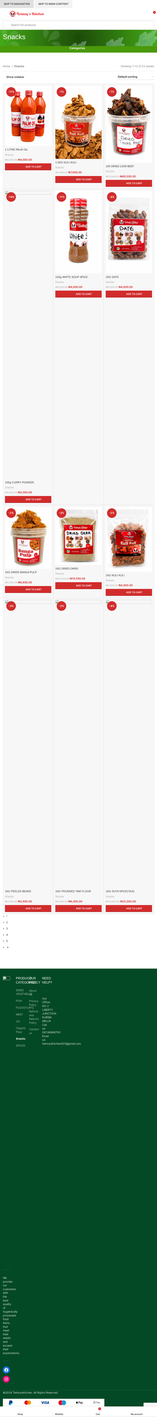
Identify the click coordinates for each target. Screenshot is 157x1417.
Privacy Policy (33, 1002)
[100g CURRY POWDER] (28, 335)
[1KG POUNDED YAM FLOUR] (78, 744)
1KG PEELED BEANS (18, 891)
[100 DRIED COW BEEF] (129, 124)
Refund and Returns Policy (34, 1017)
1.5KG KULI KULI (65, 162)
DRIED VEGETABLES (19, 992)
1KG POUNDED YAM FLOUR (73, 891)
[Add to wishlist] (48, 89)
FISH (19, 1000)
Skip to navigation (17, 3)
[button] (28, 166)
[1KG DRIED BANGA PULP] (28, 538)
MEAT (19, 1014)
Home (7, 66)
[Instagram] (6, 1379)
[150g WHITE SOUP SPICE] (78, 232)
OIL (18, 1021)
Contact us (34, 1031)
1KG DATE (112, 277)
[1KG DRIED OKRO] (78, 536)
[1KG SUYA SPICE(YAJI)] (129, 744)
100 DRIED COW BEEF (120, 166)
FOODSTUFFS (19, 1007)
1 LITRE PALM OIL (16, 149)
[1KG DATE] (129, 232)
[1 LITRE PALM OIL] (28, 116)
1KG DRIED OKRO (66, 568)
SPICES (19, 1045)
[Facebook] (6, 1370)
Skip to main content (53, 3)
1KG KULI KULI (115, 575)
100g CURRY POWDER (19, 482)
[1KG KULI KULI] (129, 539)
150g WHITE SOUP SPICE (71, 277)
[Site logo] (27, 13)
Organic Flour (19, 1029)
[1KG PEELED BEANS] (28, 744)
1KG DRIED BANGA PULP (21, 572)
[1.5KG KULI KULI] (78, 122)
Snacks (9, 154)
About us (33, 992)
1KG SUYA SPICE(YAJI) (120, 891)
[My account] (145, 14)
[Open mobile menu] (4, 14)
